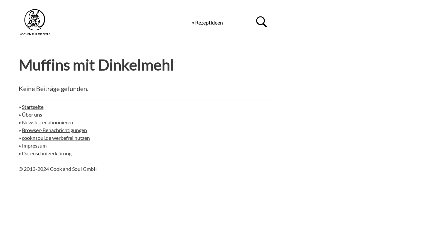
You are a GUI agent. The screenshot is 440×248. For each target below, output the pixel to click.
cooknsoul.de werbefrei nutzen (56, 138)
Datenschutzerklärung (47, 153)
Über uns (32, 114)
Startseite (32, 107)
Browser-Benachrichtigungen (54, 130)
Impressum (34, 145)
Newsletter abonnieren (47, 122)
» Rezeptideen (207, 22)
